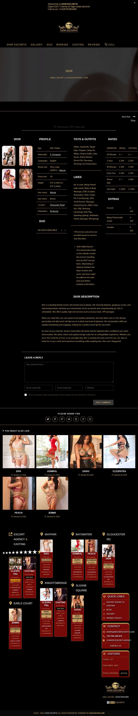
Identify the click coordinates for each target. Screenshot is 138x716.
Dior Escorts (51, 713)
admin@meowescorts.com (120, 632)
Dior (108, 558)
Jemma (52, 513)
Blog (109, 610)
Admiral (52, 471)
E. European (55, 154)
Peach (19, 513)
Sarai (85, 471)
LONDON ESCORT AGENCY (118, 640)
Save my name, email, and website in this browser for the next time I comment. (62, 395)
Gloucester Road (57, 205)
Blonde (53, 192)
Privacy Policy (114, 618)
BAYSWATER (77, 572)
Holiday (110, 614)
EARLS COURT (15, 641)
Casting (29, 571)
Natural (62, 170)
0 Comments (62, 127)
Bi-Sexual (54, 211)
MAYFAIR (46, 569)
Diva (18, 471)
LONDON (29, 589)
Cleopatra (119, 471)
